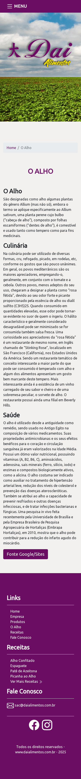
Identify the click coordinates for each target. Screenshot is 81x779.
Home (11, 148)
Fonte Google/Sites (25, 554)
